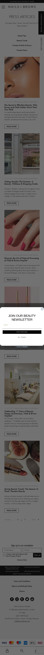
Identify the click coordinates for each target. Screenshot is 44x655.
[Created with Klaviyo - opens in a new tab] (22, 347)
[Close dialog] (42, 309)
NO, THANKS (22, 337)
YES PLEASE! (22, 332)
